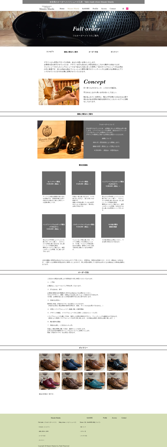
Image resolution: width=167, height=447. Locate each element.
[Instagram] (127, 9)
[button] (59, 92)
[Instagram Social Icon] (123, 9)
